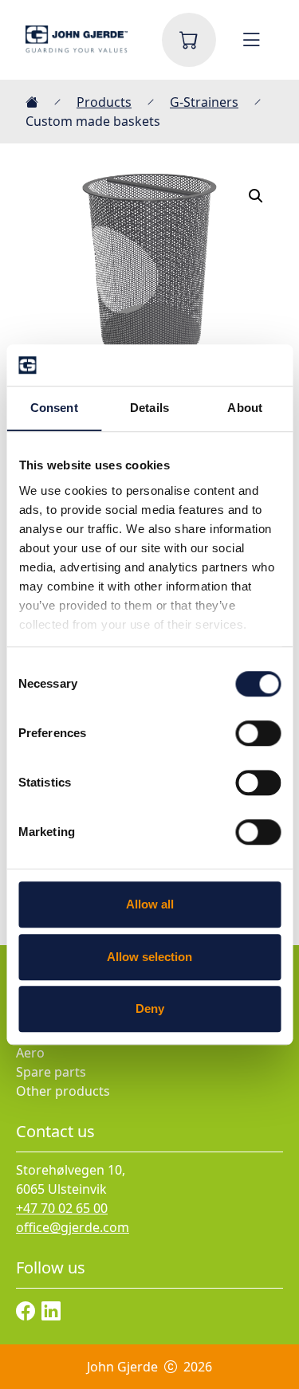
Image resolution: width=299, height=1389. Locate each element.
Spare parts (51, 1072)
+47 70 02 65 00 (62, 1208)
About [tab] (244, 407)
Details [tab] (149, 407)
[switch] (258, 733)
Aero (30, 1052)
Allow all (150, 904)
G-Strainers (204, 102)
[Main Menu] (251, 40)
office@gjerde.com (72, 1227)
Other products (63, 1091)
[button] (256, 196)
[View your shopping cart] (189, 40)
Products (104, 102)
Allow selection (149, 956)
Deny (150, 1008)
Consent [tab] (54, 407)
